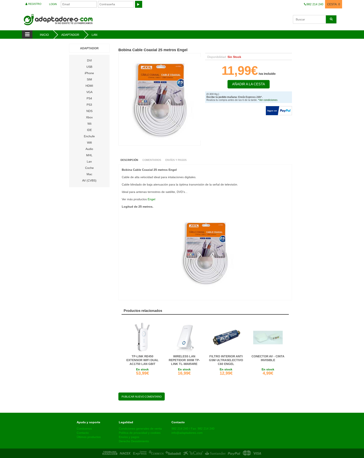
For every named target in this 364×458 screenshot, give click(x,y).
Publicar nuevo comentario (142, 396)
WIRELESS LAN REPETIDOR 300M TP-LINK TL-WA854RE (184, 360)
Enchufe (89, 136)
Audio (89, 149)
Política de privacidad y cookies (140, 432)
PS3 (89, 104)
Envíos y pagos (129, 437)
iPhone (89, 73)
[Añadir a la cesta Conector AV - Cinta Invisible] (268, 337)
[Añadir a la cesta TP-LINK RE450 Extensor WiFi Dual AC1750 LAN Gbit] (142, 337)
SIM (89, 79)
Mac (89, 174)
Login (53, 4)
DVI (89, 60)
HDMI (89, 85)
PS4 (89, 98)
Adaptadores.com (94, 19)
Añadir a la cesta (248, 84)
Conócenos (84, 428)
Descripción (129, 160)
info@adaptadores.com (187, 432)
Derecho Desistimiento (134, 441)
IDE (89, 130)
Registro (34, 4)
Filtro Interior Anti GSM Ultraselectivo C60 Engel (226, 360)
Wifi (89, 142)
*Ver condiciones (267, 100)
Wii (89, 123)
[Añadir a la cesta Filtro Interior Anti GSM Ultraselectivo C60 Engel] (226, 337)
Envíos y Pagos (176, 160)
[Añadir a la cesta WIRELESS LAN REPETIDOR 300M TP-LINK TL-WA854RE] (184, 337)
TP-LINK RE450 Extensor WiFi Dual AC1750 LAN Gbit (142, 360)
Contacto (83, 432)
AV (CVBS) (89, 180)
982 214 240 (179, 428)
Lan (89, 161)
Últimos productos (89, 437)
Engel (151, 199)
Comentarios (151, 160)
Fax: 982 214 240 (202, 428)
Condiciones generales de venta (140, 428)
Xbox (89, 117)
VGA (89, 92)
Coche (89, 168)
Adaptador (89, 48)
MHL (89, 155)
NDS (89, 111)
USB (89, 66)
